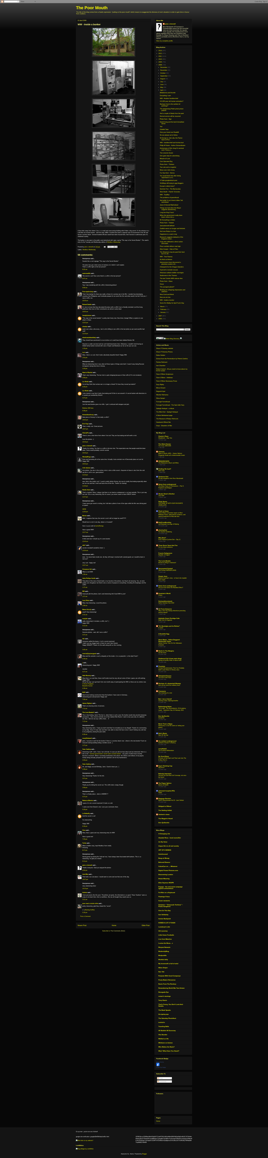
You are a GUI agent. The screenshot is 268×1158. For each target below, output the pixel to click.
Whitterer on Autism (165, 1043)
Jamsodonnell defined (167, 225)
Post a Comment (85, 916)
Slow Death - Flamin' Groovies (170, 192)
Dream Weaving (163, 878)
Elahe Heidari (160, 355)
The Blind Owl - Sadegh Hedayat (167, 412)
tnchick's (161, 1022)
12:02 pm (85, 322)
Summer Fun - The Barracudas (170, 189)
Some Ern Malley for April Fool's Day (172, 303)
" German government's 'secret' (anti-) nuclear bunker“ (105, 753)
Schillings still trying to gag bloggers (171, 183)
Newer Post (82, 925)
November (164, 70)
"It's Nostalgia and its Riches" (169, 626)
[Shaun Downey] (158, 1065)
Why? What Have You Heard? (168, 1051)
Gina (83, 830)
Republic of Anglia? (164, 555)
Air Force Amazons (165, 609)
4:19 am (84, 658)
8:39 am (84, 734)
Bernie (84, 515)
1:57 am (84, 596)
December (164, 67)
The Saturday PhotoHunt (167, 1018)
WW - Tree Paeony (166, 256)
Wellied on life (163, 1039)
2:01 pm (84, 357)
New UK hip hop (163, 735)
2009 (160, 62)
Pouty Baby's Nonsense (166, 980)
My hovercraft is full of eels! (168, 963)
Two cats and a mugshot (168, 167)
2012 (160, 53)
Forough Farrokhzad (163, 401)
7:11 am (84, 708)
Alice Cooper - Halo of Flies (169, 249)
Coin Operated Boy (166, 161)
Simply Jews (162, 576)
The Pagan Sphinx (164, 783)
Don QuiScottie (163, 716)
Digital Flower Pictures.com (168, 870)
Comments (162, 1081)
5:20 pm (84, 809)
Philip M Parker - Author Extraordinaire (172, 145)
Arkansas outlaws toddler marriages (172, 272)
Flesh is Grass (163, 511)
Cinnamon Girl (87, 569)
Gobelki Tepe (164, 129)
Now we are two (165, 297)
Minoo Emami (160, 388)
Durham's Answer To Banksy (167, 743)
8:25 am (84, 269)
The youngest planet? (167, 287)
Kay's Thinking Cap (165, 766)
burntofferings (99, 526)
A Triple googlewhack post (168, 180)
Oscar (162, 284)
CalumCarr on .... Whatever (167, 866)
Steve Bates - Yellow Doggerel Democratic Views (169, 640)
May (162, 87)
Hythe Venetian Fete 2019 (166, 603)
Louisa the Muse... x (165, 943)
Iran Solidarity (163, 914)
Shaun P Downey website (164, 348)
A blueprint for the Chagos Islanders (172, 267)
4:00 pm (84, 377)
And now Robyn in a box (168, 231)
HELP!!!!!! (161, 767)
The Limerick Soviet (166, 153)
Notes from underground (167, 484)
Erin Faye (85, 424)
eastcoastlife (86, 273)
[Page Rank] (160, 338)
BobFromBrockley (164, 522)
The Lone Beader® (88, 712)
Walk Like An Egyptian (165, 620)
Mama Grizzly (86, 609)
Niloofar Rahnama (162, 395)
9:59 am (84, 287)
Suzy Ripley (160, 384)
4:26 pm (84, 386)
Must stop (161, 470)
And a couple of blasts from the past (172, 113)
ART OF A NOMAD (164, 850)
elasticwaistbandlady (89, 337)
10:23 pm (85, 888)
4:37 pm (84, 796)
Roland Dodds (87, 304)
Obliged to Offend (164, 806)
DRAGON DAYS (163, 461)
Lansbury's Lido (164, 927)
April (162, 90)
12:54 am (85, 550)
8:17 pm (84, 850)
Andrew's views (163, 814)
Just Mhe (85, 874)
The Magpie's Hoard (165, 818)
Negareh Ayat (160, 391)
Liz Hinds (85, 381)
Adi (83, 638)
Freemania (162, 691)
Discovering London (165, 874)
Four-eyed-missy (87, 291)
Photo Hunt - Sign (166, 119)
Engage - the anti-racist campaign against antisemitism (170, 887)
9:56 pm (84, 870)
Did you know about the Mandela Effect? (170, 587)
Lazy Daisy (85, 600)
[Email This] (108, 247)
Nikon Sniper (163, 967)
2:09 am (84, 605)
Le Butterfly (86, 813)
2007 (160, 316)
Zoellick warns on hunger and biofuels (172, 228)
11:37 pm (85, 497)
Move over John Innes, (167, 170)
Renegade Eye (163, 992)
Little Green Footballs (166, 935)
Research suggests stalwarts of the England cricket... (171, 238)
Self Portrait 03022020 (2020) (167, 570)
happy (160, 792)
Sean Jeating (86, 749)
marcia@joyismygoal (89, 653)
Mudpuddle (162, 955)
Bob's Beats (162, 733)
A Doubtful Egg (163, 634)
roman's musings (164, 996)
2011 (160, 56)
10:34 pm (85, 442)
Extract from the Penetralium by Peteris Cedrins (172, 358)
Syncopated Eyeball (165, 568)
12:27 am (85, 532)
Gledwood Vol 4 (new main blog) (170, 658)
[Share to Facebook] (114, 247)
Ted (161, 126)
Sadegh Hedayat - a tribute (165, 408)
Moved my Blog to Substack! (167, 562)
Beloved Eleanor (164, 862)
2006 (160, 318)
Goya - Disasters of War (164, 425)
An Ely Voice (162, 842)
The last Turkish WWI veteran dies (171, 278)
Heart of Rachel (87, 372)
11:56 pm (85, 511)
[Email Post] (104, 247)
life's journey (163, 931)
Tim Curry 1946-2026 (164, 446)
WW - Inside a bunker (167, 300)
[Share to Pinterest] (116, 247)
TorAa (84, 843)
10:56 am (85, 311)
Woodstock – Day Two (165, 438)
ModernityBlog (163, 951)
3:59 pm (84, 787)
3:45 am (84, 649)
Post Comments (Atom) (118, 931)
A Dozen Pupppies (88, 684)
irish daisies (86, 468)
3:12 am (84, 625)
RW (83, 591)
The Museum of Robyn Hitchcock (167, 419)
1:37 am (84, 587)
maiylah (85, 618)
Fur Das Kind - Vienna (167, 173)
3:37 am (84, 635)
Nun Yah (161, 972)
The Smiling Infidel (165, 810)
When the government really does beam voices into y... (171, 216)
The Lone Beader (164, 561)
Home (114, 925)
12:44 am (85, 541)
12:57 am (85, 565)
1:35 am (84, 574)
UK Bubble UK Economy (167, 1030)
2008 (160, 65)
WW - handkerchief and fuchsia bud (172, 142)
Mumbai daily (163, 959)
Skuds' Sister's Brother (166, 494)
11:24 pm (85, 475)
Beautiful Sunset (87, 686)
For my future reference (165, 547)
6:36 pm (84, 826)
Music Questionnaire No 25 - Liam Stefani (171, 800)
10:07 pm (85, 429)
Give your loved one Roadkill (169, 132)
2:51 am (84, 899)
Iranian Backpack (164, 919)
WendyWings (86, 457)
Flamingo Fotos (164, 896)
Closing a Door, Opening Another (168, 700)
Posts (161, 1078)
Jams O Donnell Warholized (169, 205)
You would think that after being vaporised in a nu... (170, 176)
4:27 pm (84, 398)
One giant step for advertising (169, 156)
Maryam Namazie (164, 947)
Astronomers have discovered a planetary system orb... (170, 263)
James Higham (87, 703)
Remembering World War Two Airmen (171, 988)
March (162, 306)
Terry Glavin (162, 1000)
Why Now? (162, 538)
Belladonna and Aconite (167, 92)
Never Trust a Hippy (165, 724)
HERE (84, 509)
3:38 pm (84, 769)
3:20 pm (84, 368)
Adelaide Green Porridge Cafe (169, 618)
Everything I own (165, 95)
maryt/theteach (87, 738)
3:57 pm (84, 778)
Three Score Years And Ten (168, 545)
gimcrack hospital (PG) (166, 791)
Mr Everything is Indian (167, 220)
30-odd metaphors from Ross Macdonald (170, 478)
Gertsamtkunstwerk (165, 601)
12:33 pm (85, 333)
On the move (162, 652)
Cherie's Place (163, 436)
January (163, 312)
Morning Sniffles (90, 910)
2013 (160, 50)
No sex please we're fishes (169, 135)
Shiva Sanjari (160, 398)
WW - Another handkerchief (169, 98)
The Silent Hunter (164, 444)
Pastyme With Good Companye (169, 976)
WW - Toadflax (164, 194)
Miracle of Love (165, 158)
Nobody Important (164, 773)
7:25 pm (84, 839)
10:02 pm (85, 420)
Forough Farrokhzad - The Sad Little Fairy (170, 405)
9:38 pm (84, 410)
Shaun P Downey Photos (164, 352)
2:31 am (84, 614)
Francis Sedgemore (165, 553)
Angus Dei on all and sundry (168, 846)
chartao (84, 326)
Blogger (144, 1154)
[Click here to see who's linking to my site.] (84, 1140)
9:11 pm (84, 861)
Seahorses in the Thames (168, 275)
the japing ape (163, 1014)
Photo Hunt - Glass (166, 281)
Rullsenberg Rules (165, 706)
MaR (83, 692)
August (162, 79)
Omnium (161, 451)
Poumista (161, 666)
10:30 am (85, 300)
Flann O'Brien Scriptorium (164, 374)
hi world (160, 628)
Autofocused (163, 854)
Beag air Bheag (163, 858)
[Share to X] (112, 247)
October (163, 73)
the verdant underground (167, 741)
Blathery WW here (87, 408)
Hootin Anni (86, 490)
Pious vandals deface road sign (170, 246)
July (161, 81)
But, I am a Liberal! (165, 699)
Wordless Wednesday (113, 242)
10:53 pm (85, 464)
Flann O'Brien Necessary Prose (166, 381)
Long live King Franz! (167, 212)
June (162, 84)
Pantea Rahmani (161, 362)
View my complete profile (164, 41)
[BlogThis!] (110, 247)
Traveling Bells (163, 1026)
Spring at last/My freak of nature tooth (169, 660)
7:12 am (84, 721)
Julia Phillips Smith (88, 578)
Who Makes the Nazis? (166, 1047)
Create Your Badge (161, 1067)
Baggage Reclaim (164, 798)
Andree (84, 892)
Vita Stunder (162, 1034)
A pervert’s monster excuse (169, 270)
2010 (160, 59)
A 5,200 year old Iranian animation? (171, 101)
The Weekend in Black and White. (168, 463)
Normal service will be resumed (170, 116)
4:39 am (84, 688)
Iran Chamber (160, 365)
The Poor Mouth (92, 7)
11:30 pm (85, 486)
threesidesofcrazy (88, 414)
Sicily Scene (162, 501)
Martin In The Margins (166, 651)
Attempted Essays (164, 676)
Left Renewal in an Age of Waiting (168, 524)
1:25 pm (84, 348)
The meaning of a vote (165, 693)
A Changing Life (164, 834)
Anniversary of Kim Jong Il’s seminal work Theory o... (172, 149)
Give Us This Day (164, 910)
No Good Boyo (163, 756)
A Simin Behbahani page (164, 415)
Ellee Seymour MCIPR (166, 883)
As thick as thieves (166, 259)
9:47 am (84, 278)
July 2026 (161, 495)
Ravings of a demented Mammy (169, 683)
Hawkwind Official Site (163, 422)
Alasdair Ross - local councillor (169, 838)
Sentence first (163, 476)
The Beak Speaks (164, 1010)
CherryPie (85, 433)
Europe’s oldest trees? (167, 186)
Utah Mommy (86, 675)
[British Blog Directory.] (172, 338)
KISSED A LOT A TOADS (166, 923)
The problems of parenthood (169, 197)
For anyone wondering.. (165, 532)
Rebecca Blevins (87, 800)
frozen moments (164, 901)
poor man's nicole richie (90, 903)
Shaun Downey (160, 1062)
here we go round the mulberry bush (169, 685)
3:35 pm (84, 760)
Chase (160, 595)
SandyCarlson (86, 315)
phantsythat (162, 530)
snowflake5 (162, 749)
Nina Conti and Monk (167, 294)
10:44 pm (85, 453)
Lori (83, 352)
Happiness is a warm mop (168, 234)
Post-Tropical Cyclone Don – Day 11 (169, 539)
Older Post (145, 925)
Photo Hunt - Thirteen (167, 164)
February (163, 309)
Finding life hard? (164, 469)
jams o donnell (87, 446)
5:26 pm (84, 912)
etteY (84, 545)
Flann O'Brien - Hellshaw (164, 377)
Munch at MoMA (163, 785)
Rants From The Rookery (167, 984)
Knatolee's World (164, 593)
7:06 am (84, 699)
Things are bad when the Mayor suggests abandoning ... (170, 208)
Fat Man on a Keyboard (166, 892)
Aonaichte (161, 718)
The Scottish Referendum (166, 750)
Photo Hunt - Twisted (167, 223)
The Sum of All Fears (164, 677)
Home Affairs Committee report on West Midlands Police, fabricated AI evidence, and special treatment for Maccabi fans (171, 514)
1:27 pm (84, 745)
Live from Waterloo (165, 939)
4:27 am (84, 671)
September (164, 76)
